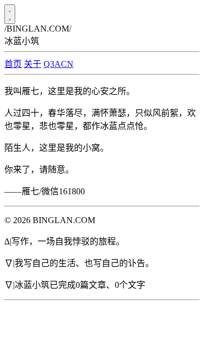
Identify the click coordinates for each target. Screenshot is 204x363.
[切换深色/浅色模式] (9, 14)
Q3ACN (58, 64)
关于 (32, 64)
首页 (13, 64)
